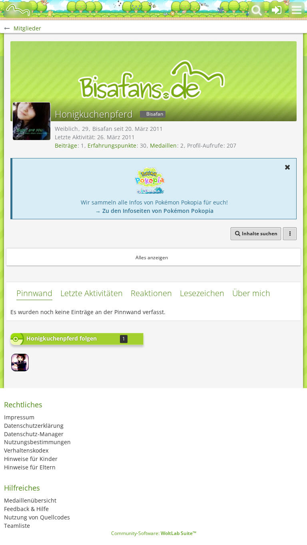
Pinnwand (34, 293)
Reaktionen (151, 293)
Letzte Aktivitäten (91, 293)
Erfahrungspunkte (112, 145)
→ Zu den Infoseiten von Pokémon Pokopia (154, 210)
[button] (297, 10)
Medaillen (163, 145)
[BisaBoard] (18, 10)
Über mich (251, 293)
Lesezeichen (202, 293)
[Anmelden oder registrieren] (277, 10)
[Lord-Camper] (20, 362)
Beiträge (66, 145)
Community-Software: (153, 533)
